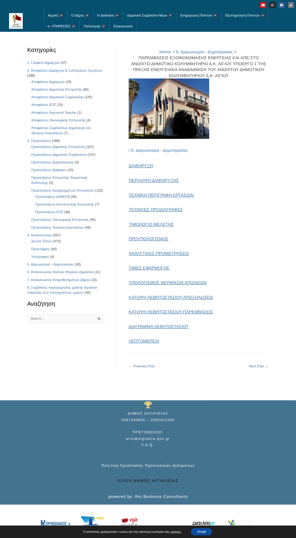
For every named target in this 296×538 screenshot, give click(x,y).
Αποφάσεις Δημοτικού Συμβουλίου (57, 97)
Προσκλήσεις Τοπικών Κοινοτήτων (57, 227)
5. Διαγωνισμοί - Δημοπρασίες (159, 150)
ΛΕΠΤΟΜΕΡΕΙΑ (144, 341)
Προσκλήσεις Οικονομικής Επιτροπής (60, 220)
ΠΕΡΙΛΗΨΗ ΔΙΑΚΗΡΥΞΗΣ (154, 180)
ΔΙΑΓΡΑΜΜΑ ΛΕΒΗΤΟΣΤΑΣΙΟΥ (159, 326)
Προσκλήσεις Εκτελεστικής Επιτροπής (64, 204)
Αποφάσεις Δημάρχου (47, 82)
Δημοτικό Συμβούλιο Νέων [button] (147, 15)
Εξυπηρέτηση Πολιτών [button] (242, 15)
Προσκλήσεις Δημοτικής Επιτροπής (58, 147)
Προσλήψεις (40, 249)
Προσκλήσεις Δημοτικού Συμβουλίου (59, 155)
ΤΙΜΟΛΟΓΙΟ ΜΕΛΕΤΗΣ (151, 224)
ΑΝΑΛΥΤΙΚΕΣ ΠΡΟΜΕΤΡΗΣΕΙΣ (159, 253)
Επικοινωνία (123, 26)
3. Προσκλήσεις (39, 141)
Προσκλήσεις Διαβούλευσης (52, 162)
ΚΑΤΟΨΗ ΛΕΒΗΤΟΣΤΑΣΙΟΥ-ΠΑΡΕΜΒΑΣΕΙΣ (171, 311)
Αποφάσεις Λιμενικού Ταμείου (53, 113)
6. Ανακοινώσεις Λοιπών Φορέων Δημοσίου (60, 272)
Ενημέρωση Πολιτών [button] (196, 15)
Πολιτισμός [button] (92, 26)
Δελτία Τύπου (41, 241)
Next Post (258, 366)
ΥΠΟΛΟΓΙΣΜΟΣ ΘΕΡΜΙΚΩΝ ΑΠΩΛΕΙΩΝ (168, 282)
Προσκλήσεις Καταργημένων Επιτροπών (62, 190)
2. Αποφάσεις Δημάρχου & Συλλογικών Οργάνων (64, 70)
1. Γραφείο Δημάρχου (43, 63)
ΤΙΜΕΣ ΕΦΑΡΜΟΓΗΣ (149, 267)
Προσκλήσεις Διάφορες (48, 170)
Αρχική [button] (53, 15)
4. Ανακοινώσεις (39, 235)
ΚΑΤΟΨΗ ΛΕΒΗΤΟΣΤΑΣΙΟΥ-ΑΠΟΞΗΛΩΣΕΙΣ (171, 297)
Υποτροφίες (40, 257)
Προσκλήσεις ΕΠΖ (49, 212)
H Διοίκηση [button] (105, 15)
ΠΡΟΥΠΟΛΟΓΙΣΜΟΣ (148, 238)
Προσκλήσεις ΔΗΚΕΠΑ (52, 197)
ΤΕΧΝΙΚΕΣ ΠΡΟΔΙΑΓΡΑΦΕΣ (156, 209)
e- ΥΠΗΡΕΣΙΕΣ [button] (59, 26)
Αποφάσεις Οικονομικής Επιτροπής (58, 120)
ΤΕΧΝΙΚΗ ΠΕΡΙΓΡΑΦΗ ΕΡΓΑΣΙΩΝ (161, 195)
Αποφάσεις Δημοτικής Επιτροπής (56, 89)
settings (175, 532)
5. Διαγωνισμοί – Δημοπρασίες (50, 264)
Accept (201, 532)
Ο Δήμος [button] (77, 15)
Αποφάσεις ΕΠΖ (43, 105)
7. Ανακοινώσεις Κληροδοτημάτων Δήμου (58, 280)
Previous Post (142, 366)
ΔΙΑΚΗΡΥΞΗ (141, 165)
